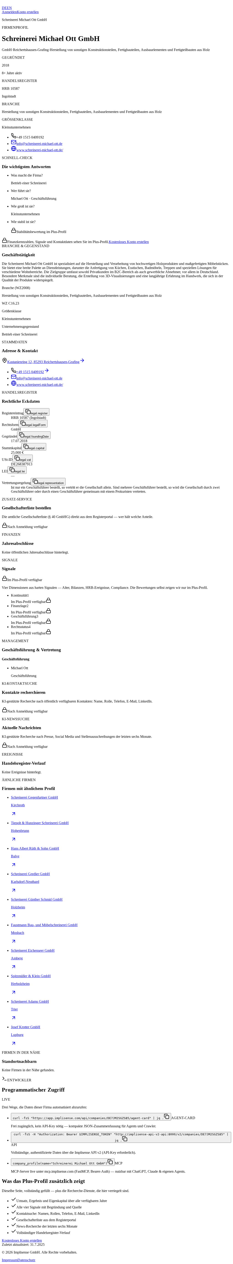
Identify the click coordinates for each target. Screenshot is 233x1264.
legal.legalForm (36, 425)
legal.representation (51, 483)
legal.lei (20, 471)
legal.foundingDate (36, 436)
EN (9, 8)
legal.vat (25, 460)
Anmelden (9, 12)
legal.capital (36, 448)
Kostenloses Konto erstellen (129, 242)
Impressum (10, 1260)
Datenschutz (26, 1260)
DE (4, 8)
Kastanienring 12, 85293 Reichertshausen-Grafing (43, 362)
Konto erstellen (28, 12)
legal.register (39, 413)
